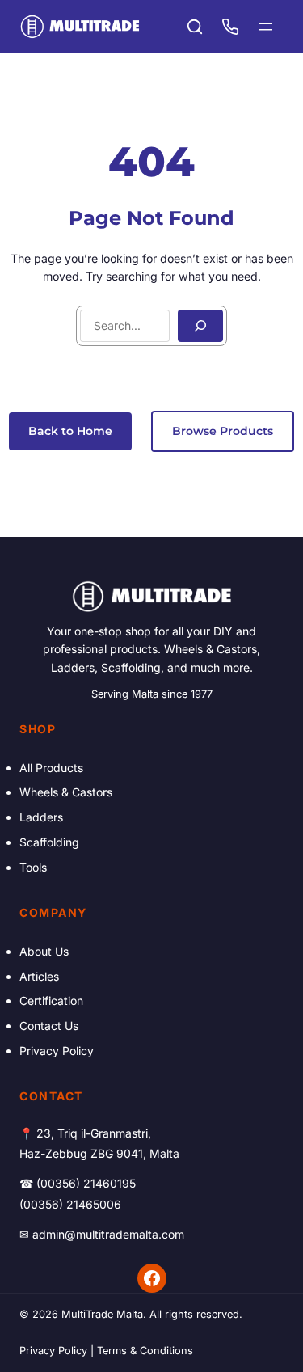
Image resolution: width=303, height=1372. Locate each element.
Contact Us (48, 1025)
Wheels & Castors (65, 792)
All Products (51, 768)
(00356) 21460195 (86, 1183)
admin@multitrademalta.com (108, 1234)
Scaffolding (49, 842)
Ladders (41, 817)
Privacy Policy (56, 1050)
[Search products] (195, 26)
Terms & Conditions (145, 1351)
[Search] (200, 326)
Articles (39, 976)
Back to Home (70, 431)
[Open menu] (266, 26)
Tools (33, 867)
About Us (44, 951)
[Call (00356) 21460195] (230, 26)
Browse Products (222, 431)
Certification (51, 1000)
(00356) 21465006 (70, 1204)
